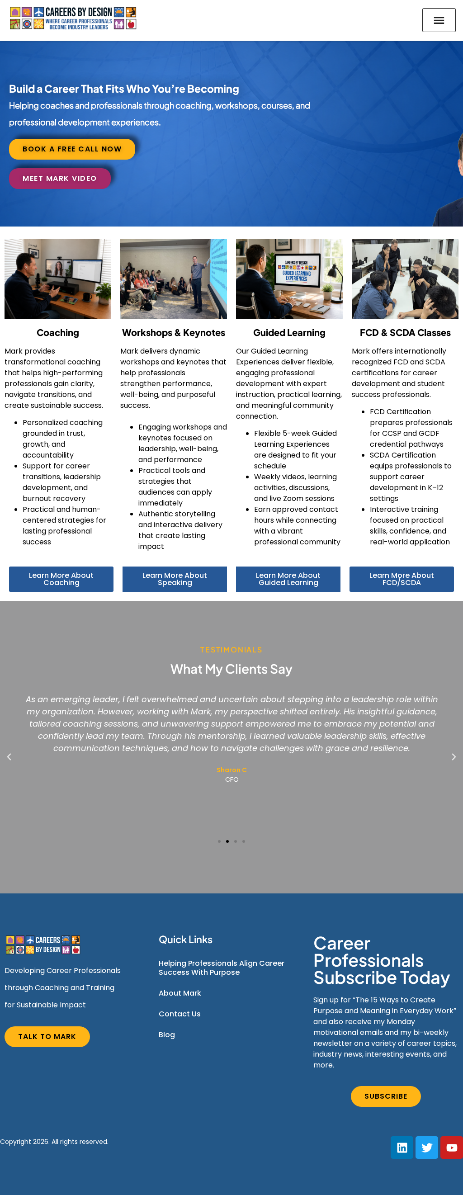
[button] (9, 756)
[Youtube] (451, 1147)
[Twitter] (427, 1147)
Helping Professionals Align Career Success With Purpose (221, 968)
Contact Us (180, 1014)
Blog (167, 1035)
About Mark (180, 993)
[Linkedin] (402, 1147)
